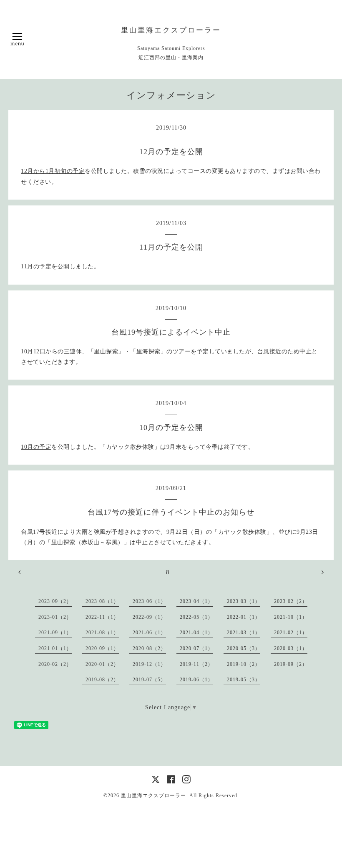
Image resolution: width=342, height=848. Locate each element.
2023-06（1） (149, 601)
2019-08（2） (102, 680)
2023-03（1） (243, 601)
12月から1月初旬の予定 (53, 171)
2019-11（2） (196, 664)
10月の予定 (36, 447)
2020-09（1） (102, 648)
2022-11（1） (102, 617)
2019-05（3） (243, 680)
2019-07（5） (149, 680)
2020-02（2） (55, 664)
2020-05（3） (243, 648)
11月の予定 (36, 266)
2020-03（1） (290, 648)
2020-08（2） (149, 648)
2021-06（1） (149, 632)
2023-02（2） (290, 601)
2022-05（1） (196, 617)
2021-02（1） (290, 632)
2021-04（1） (196, 632)
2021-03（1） (243, 632)
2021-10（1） (290, 617)
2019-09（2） (290, 664)
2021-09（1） (55, 632)
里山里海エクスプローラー (171, 30)
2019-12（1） (149, 664)
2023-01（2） (55, 617)
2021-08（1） (102, 632)
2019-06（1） (196, 680)
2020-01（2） (102, 664)
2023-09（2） (55, 601)
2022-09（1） (149, 617)
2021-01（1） (55, 648)
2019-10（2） (243, 664)
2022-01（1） (243, 617)
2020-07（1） (196, 648)
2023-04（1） (196, 601)
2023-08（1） (102, 601)
